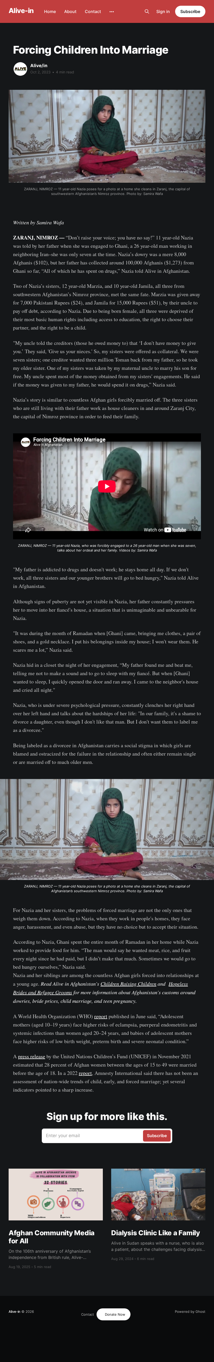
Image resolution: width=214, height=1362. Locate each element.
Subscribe (190, 11)
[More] (112, 12)
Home (50, 11)
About (70, 11)
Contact (93, 11)
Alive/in (38, 65)
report (100, 1016)
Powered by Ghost (190, 1311)
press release (31, 1056)
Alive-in (21, 11)
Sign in (163, 11)
